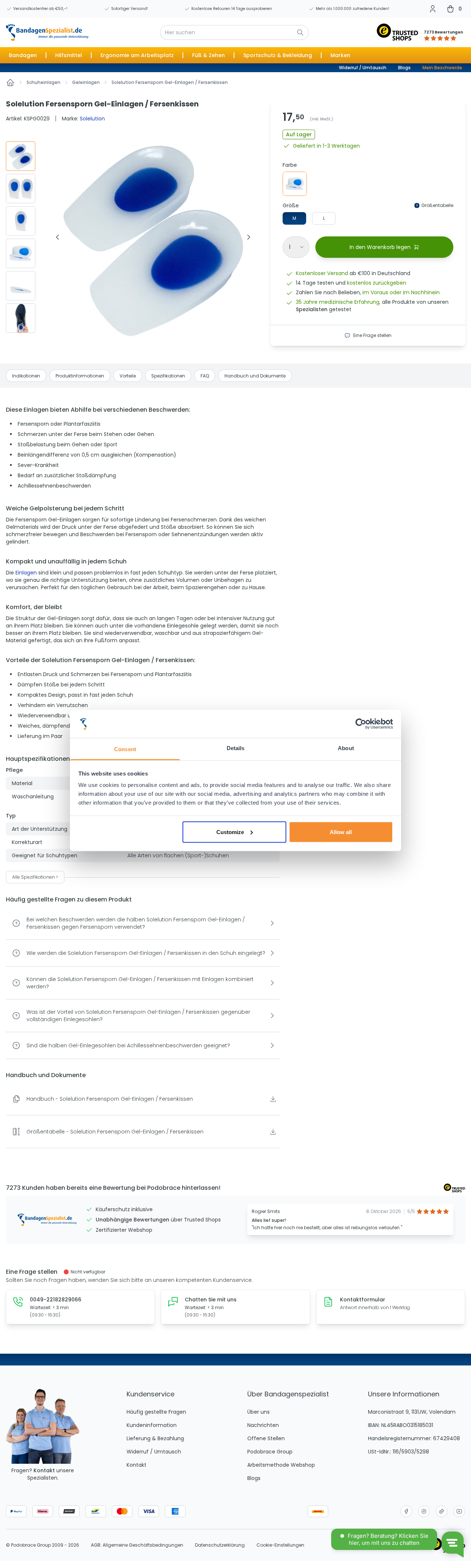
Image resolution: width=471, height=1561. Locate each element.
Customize (230, 832)
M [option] (294, 218)
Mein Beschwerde (442, 67)
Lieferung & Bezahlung (155, 1438)
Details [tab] (236, 748)
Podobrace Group (270, 1451)
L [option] (324, 218)
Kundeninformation (152, 1425)
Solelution (92, 118)
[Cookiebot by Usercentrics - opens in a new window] (361, 723)
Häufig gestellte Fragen (156, 1412)
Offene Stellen (266, 1438)
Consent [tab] (125, 749)
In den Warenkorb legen (380, 247)
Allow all (341, 832)
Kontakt (44, 1470)
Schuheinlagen (43, 82)
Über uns (258, 1412)
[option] (295, 184)
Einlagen (26, 572)
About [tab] (346, 748)
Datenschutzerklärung (220, 1545)
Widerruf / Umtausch (362, 67)
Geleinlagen (86, 82)
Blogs (404, 67)
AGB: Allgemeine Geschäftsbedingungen (137, 1545)
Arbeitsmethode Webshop (281, 1465)
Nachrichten (263, 1425)
